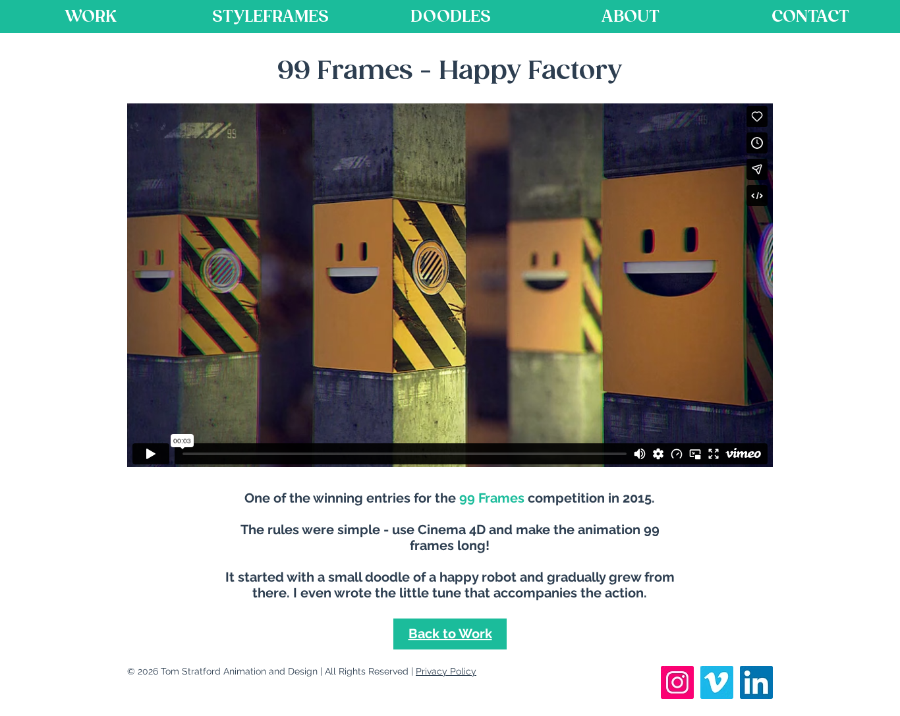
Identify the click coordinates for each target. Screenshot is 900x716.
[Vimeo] (716, 682)
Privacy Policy (446, 671)
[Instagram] (677, 682)
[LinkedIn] (756, 682)
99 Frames (491, 498)
